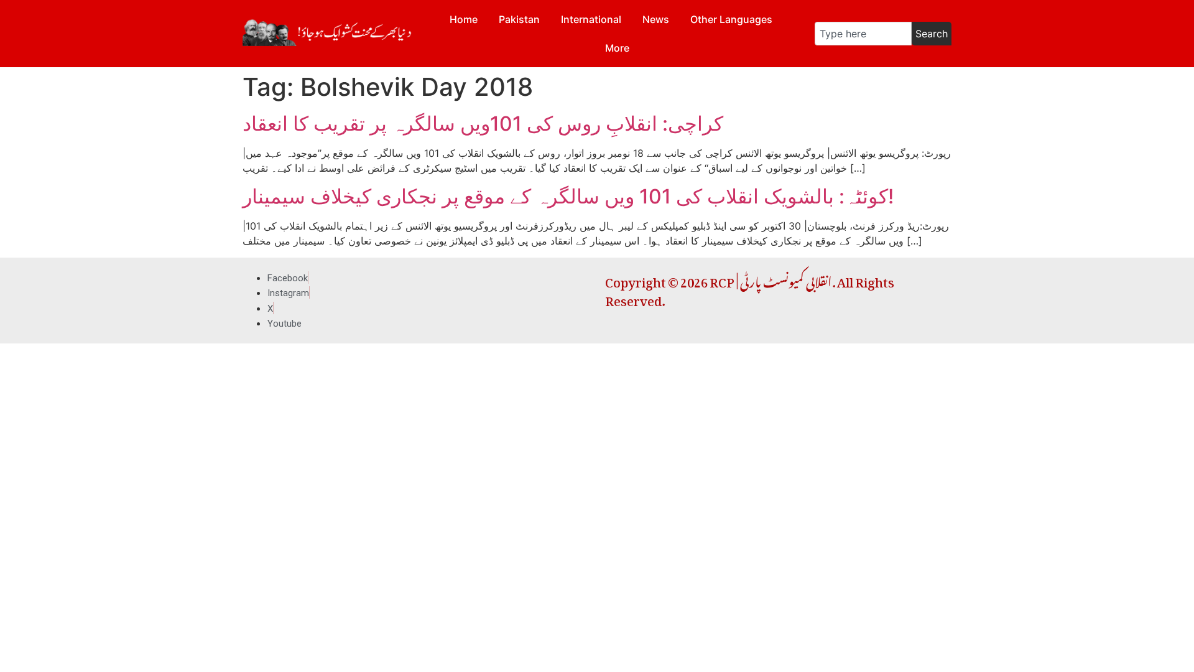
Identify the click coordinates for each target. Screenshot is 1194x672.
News (655, 19)
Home (464, 19)
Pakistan (519, 19)
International (591, 19)
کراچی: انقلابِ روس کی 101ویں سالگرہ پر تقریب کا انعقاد (483, 123)
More (617, 48)
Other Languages (731, 19)
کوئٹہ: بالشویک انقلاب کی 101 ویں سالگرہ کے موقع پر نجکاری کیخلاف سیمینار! (571, 196)
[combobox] (863, 33)
